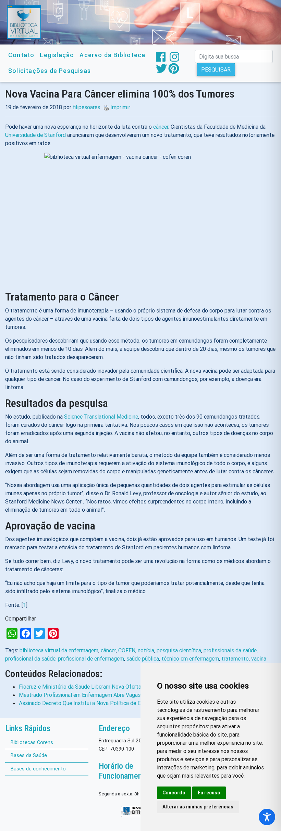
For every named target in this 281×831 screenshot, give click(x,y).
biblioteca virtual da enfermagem (59, 650)
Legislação (57, 55)
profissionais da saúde (230, 650)
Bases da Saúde (29, 755)
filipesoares (86, 107)
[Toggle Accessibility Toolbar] (267, 817)
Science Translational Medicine (101, 416)
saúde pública (142, 658)
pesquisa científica (179, 650)
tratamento (235, 658)
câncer (160, 126)
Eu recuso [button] (209, 793)
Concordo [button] (173, 793)
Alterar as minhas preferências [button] (197, 807)
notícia (146, 650)
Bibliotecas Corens (32, 742)
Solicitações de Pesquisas (49, 71)
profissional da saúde (30, 658)
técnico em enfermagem (190, 658)
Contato (21, 55)
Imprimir (120, 107)
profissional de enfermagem (91, 658)
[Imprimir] (104, 107)
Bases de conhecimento (38, 769)
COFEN (126, 650)
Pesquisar (216, 69)
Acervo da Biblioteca (112, 55)
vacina (258, 658)
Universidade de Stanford (35, 134)
